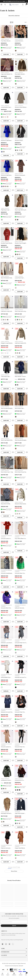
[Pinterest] (6, 944)
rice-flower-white (2, 286)
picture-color (16, 186)
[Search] (5, 4)
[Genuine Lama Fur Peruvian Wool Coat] (7, 527)
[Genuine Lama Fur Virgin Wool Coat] (7, 736)
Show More (14, 871)
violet (2, 618)
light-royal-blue (2, 152)
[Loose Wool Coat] (21, 268)
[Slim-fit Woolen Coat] (7, 268)
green (16, 583)
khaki (2, 353)
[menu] (1, 4)
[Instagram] (2, 944)
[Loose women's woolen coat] (21, 31)
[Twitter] (13, 944)
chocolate (8, 319)
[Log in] (23, 4)
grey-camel (17, 254)
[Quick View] (12, 26)
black (2, 117)
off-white (16, 514)
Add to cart (20, 190)
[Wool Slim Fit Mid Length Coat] (7, 494)
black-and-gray (2, 417)
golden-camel (16, 219)
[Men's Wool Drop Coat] (21, 462)
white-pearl (2, 687)
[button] (11, 22)
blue (2, 512)
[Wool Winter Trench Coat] (21, 367)
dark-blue (16, 385)
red (8, 117)
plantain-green (21, 150)
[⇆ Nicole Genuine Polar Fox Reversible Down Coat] (21, 597)
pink (2, 84)
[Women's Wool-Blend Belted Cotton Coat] (21, 98)
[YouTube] (9, 944)
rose (4, 186)
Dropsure (17, 811)
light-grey (19, 514)
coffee (2, 219)
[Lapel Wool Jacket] (21, 804)
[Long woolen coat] (7, 98)
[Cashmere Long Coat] (7, 302)
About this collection (14, 15)
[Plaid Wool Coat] (7, 200)
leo (16, 757)
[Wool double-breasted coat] (7, 399)
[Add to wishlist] (12, 54)
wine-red (16, 790)
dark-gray (16, 150)
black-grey (16, 417)
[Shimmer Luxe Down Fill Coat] (7, 632)
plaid (16, 652)
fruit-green (19, 319)
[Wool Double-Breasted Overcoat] (21, 430)
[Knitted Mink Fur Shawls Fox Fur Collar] (21, 770)
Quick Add (6, 54)
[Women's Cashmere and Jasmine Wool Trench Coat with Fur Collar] (7, 131)
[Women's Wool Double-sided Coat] (21, 131)
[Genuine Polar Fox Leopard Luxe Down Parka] (21, 736)
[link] (7, 904)
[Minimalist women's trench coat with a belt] (7, 804)
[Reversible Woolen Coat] (21, 64)
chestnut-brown (16, 84)
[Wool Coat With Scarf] (21, 200)
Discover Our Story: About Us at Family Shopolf (12, 939)
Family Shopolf (5, 39)
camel (16, 50)
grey (6, 117)
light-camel (16, 480)
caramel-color (16, 448)
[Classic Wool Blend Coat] (21, 837)
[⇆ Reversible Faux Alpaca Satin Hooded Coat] (7, 666)
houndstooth (2, 583)
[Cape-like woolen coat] (7, 64)
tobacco (4, 152)
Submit (14, 925)
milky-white (4, 353)
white (19, 254)
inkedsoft (21, 965)
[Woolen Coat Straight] (21, 233)
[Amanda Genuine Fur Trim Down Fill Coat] (21, 666)
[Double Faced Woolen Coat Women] (7, 233)
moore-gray (16, 117)
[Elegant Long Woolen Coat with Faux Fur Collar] (7, 333)
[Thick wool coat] (7, 367)
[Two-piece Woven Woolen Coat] (7, 31)
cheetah (2, 652)
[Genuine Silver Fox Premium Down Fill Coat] (7, 597)
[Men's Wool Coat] (21, 399)
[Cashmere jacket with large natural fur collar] (21, 333)
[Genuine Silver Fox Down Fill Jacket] (21, 562)
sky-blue (8, 353)
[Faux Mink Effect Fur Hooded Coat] (21, 527)
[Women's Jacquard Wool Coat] (21, 165)
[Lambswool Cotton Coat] (7, 770)
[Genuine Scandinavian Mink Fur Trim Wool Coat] (7, 562)
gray (2, 480)
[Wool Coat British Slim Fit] (7, 430)
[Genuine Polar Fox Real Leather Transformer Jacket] (21, 701)
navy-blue (4, 448)
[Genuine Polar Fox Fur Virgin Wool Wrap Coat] (21, 632)
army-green (2, 788)
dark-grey (17, 385)
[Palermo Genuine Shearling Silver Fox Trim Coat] (7, 837)
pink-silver (16, 618)
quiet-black (17, 219)
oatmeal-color (19, 150)
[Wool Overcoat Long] (21, 302)
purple (2, 50)
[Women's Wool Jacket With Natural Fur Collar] (21, 494)
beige (2, 319)
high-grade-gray (17, 150)
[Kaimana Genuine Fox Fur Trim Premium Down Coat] (7, 701)
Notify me (19, 517)
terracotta (2, 548)
